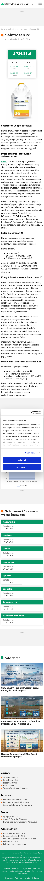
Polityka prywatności (22, 878)
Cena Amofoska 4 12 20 (14, 836)
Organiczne (27, 869)
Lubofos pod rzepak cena (14, 844)
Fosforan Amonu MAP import (16, 802)
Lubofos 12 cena (10, 841)
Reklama (35, 878)
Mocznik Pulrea (10, 783)
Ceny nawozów (6, 29)
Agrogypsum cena (11, 816)
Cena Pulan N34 (10, 780)
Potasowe (37, 869)
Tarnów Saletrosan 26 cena (15, 788)
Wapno (4, 812)
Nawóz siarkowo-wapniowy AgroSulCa (20, 822)
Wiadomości (29, 871)
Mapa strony (22, 874)
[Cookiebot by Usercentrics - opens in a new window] (31, 412)
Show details (30, 453)
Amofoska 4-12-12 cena (14, 833)
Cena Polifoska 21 (11, 777)
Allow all (22, 460)
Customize (20, 467)
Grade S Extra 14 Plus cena (15, 819)
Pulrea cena (8, 785)
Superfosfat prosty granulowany (17, 805)
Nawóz (4, 161)
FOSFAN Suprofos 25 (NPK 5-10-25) (19, 838)
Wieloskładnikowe (10, 829)
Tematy (39, 871)
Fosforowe (6, 795)
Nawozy (16, 29)
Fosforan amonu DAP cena (15, 799)
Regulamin (9, 878)
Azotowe (24, 29)
